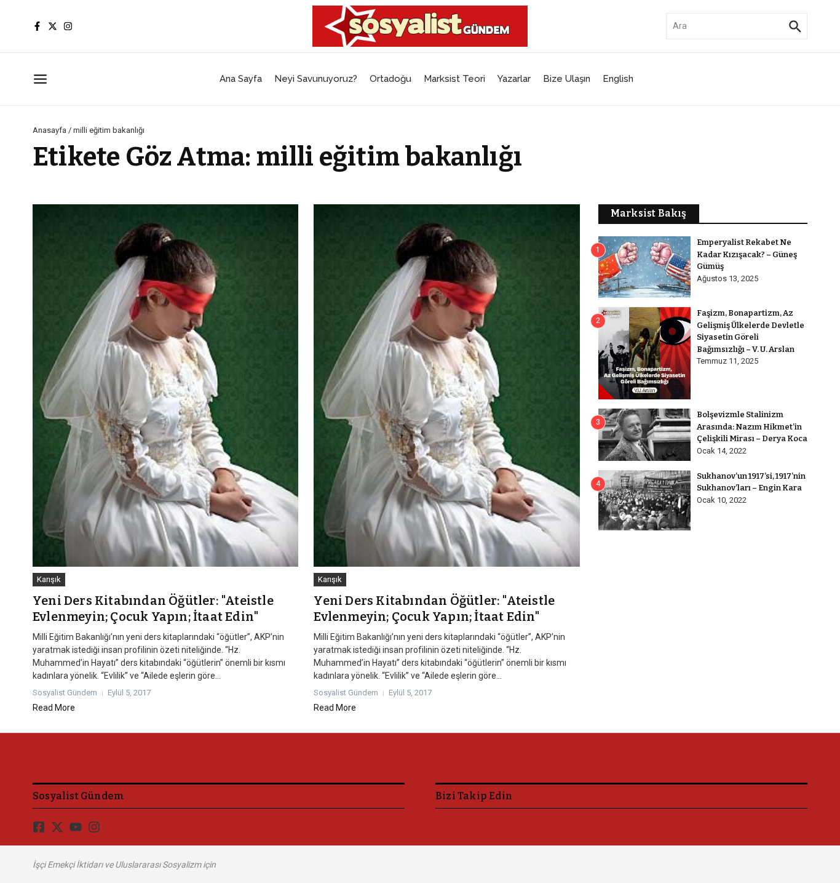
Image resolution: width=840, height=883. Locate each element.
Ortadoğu (390, 78)
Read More (54, 708)
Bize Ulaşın (566, 78)
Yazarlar (514, 78)
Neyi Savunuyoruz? (315, 78)
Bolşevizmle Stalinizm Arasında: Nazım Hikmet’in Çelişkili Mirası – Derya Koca (752, 426)
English (618, 78)
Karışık (49, 579)
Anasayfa (49, 130)
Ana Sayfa (241, 78)
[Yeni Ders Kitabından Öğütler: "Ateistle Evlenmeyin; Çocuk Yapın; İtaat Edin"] (165, 385)
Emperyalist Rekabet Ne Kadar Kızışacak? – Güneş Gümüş (747, 254)
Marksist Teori (454, 78)
